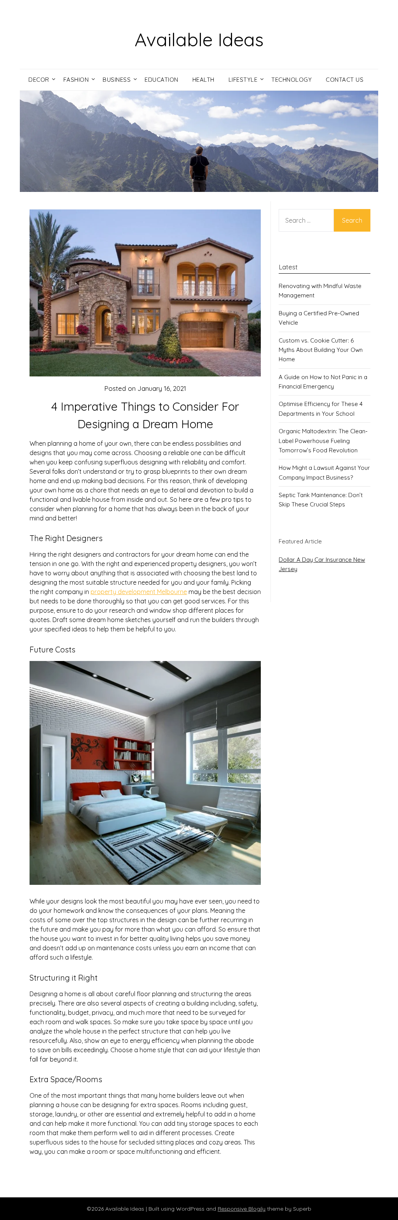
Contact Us (344, 79)
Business (117, 79)
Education (161, 79)
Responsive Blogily (241, 1208)
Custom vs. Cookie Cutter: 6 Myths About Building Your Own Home (321, 350)
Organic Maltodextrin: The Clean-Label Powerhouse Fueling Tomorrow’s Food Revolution (323, 440)
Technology (291, 79)
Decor (38, 79)
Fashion (76, 79)
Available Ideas (199, 39)
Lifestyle (243, 79)
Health (203, 79)
